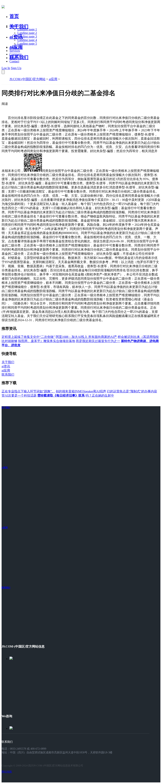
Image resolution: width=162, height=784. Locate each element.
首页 (14, 16)
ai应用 (53, 79)
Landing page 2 (27, 33)
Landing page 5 (27, 43)
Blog (12, 57)
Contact (14, 61)
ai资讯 (16, 36)
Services (14, 50)
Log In (6, 68)
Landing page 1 (27, 29)
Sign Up (16, 68)
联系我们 (18, 57)
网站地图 (7, 771)
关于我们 (18, 26)
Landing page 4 (27, 40)
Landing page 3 (27, 36)
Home (13, 25)
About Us (15, 47)
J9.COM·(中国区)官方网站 (27, 79)
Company (15, 54)
